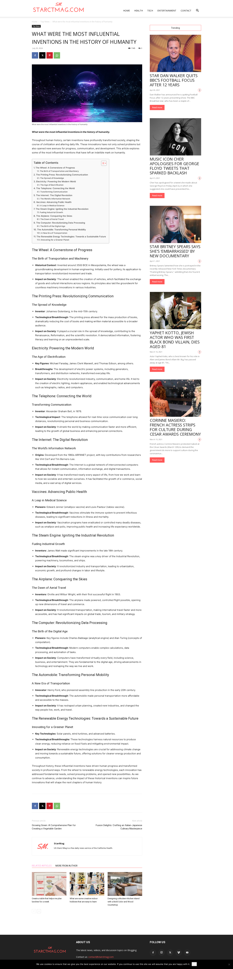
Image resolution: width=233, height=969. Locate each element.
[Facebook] (35, 55)
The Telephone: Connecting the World (55, 188)
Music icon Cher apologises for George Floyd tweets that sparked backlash (174, 165)
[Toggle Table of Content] (102, 163)
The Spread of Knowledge (52, 178)
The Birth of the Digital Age (52, 226)
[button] (197, 10)
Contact (186, 10)
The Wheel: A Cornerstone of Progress (55, 167)
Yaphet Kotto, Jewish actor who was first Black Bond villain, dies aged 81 (175, 339)
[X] (42, 55)
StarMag (59, 843)
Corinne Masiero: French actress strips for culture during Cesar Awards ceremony (175, 427)
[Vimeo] (178, 952)
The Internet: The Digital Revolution (54, 195)
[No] (229, 964)
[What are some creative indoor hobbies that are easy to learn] (87, 884)
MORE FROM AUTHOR (66, 865)
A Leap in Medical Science (52, 205)
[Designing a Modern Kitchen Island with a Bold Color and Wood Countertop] (125, 884)
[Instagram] (161, 952)
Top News (44, 21)
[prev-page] (34, 911)
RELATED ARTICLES (42, 865)
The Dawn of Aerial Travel (52, 219)
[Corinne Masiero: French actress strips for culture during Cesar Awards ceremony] (175, 398)
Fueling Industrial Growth (51, 212)
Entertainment (166, 10)
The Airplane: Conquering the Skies (54, 216)
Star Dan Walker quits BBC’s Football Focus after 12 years (173, 80)
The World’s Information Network (55, 199)
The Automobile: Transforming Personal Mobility (61, 229)
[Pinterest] (49, 55)
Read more (157, 107)
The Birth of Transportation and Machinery (59, 171)
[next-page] (39, 911)
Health (138, 10)
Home (126, 10)
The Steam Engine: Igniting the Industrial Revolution (62, 209)
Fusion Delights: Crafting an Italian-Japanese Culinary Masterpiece (119, 827)
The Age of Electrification (51, 185)
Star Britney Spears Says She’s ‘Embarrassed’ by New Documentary (175, 251)
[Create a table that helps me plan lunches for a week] (49, 884)
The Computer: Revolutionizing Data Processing (60, 222)
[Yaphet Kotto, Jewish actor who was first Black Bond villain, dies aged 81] (175, 310)
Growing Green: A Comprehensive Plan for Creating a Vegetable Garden (54, 827)
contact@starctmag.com (101, 956)
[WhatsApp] (57, 55)
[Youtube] (187, 952)
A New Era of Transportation (54, 233)
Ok (194, 964)
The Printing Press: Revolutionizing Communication (62, 174)
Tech (150, 10)
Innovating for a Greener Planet (55, 240)
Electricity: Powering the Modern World (56, 181)
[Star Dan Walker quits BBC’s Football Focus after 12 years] (175, 53)
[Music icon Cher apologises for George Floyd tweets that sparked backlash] (175, 136)
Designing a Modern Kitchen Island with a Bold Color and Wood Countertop (123, 901)
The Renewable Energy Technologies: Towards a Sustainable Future (71, 236)
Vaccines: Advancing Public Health (53, 202)
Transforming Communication (53, 192)
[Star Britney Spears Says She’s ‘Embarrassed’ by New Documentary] (175, 224)
